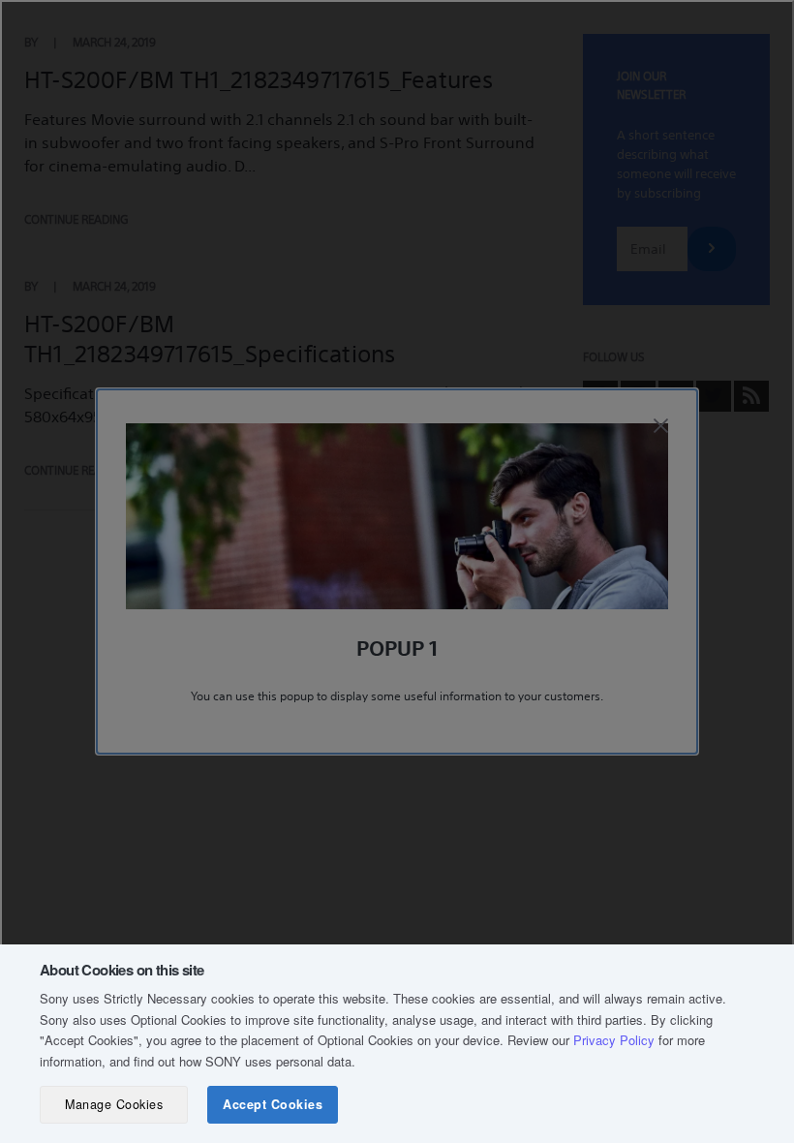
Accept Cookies (272, 1104)
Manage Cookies (114, 1104)
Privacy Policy (614, 1040)
